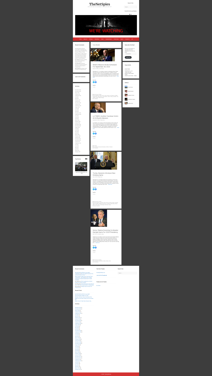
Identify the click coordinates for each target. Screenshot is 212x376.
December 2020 (78, 102)
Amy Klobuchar (96, 95)
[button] (86, 158)
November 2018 (78, 125)
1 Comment (96, 98)
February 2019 (77, 121)
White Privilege (101, 97)
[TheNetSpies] (106, 25)
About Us (85, 39)
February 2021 (77, 99)
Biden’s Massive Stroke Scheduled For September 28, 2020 (105, 66)
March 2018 (77, 134)
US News (91, 39)
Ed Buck (107, 146)
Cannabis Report (109, 39)
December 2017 (78, 138)
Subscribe (128, 57)
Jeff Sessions (104, 203)
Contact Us (127, 39)
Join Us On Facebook (101, 275)
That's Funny (96, 94)
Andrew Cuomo (101, 95)
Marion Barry (113, 203)
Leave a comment (97, 205)
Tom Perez (106, 204)
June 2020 (77, 108)
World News (97, 39)
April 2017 (77, 148)
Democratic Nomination (102, 146)
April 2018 (77, 133)
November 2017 (78, 140)
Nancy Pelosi (100, 96)
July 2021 (77, 97)
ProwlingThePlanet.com (100, 272)
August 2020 (77, 107)
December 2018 (78, 124)
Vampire (97, 97)
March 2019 (77, 120)
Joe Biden (116, 95)
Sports (122, 39)
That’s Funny (116, 39)
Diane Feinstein (106, 202)
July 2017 (77, 144)
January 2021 (77, 101)
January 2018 (77, 137)
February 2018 (77, 135)
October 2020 (77, 104)
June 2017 (77, 363)
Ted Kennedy (102, 204)
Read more (110, 184)
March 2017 (77, 150)
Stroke (109, 96)
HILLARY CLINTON (98, 203)
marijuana (108, 203)
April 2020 (77, 111)
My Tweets (98, 285)
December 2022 (78, 91)
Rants (102, 39)
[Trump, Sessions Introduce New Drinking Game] (104, 169)
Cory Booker (112, 95)
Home (80, 39)
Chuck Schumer (107, 95)
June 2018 (77, 130)
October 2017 (77, 141)
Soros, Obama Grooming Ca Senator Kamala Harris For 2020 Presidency (105, 231)
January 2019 (77, 340)
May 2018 (77, 131)
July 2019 (77, 115)
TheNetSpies (99, 4)
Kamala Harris (95, 96)
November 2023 (78, 89)
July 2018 (77, 128)
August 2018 (77, 127)
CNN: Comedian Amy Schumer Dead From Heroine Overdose (81, 60)
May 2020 (77, 327)
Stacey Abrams (104, 96)
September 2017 (78, 143)
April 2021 (77, 98)
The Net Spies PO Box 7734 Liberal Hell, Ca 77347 (129, 70)
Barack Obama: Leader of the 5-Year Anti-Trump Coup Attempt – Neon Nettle (81, 54)
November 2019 (78, 112)
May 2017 (77, 147)
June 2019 (77, 117)
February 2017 (77, 151)
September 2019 (78, 114)
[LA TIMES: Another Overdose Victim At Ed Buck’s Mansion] (98, 112)
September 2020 (78, 105)
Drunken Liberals (112, 202)
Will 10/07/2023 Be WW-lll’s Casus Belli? (82, 173)
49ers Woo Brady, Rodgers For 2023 (81, 295)
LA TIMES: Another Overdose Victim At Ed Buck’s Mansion (105, 117)
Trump (110, 204)
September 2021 (78, 95)
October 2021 (77, 94)
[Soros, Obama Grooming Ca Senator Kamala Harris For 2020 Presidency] (99, 226)
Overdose (110, 146)
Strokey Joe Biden (113, 96)
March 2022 (77, 92)
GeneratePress (108, 374)
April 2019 (77, 118)
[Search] (132, 39)
